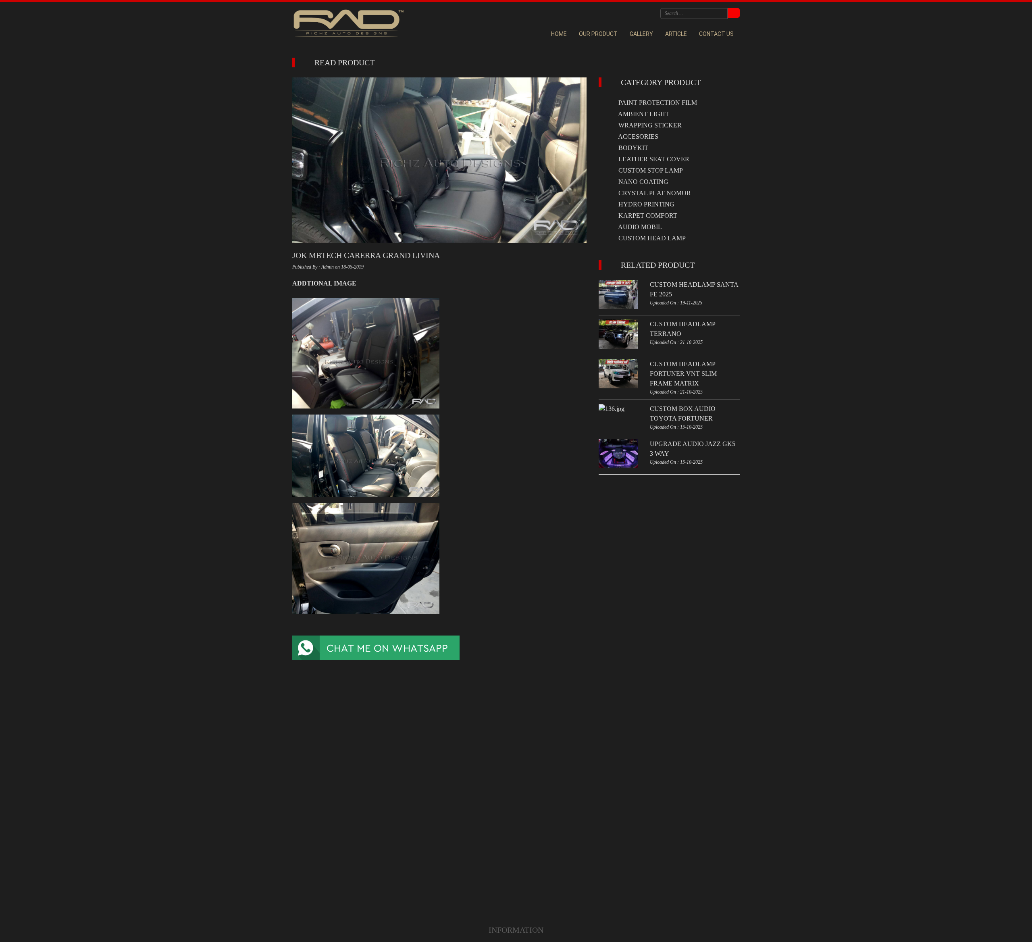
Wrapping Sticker (649, 125)
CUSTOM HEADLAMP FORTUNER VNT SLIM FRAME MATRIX (683, 374)
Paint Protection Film (657, 102)
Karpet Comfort (647, 215)
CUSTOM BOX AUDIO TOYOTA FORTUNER (683, 413)
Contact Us (716, 34)
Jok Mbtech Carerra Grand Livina (366, 255)
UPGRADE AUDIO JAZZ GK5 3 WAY (692, 448)
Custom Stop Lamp (650, 170)
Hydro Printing (645, 204)
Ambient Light (643, 113)
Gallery (641, 34)
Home (559, 34)
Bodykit (632, 147)
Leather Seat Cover (653, 159)
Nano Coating (642, 181)
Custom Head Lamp (651, 238)
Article (676, 34)
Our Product (598, 34)
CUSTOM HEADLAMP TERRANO (682, 329)
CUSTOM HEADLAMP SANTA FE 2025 (694, 289)
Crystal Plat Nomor (654, 193)
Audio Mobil (639, 226)
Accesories (637, 136)
